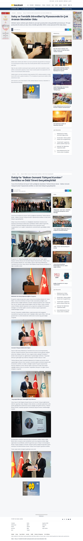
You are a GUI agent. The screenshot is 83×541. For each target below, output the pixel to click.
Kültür (56, 5)
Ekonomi (48, 5)
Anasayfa (14, 13)
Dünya (43, 5)
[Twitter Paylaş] (68, 30)
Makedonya (37, 5)
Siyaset (65, 5)
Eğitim (60, 5)
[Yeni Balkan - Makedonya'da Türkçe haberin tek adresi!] (17, 5)
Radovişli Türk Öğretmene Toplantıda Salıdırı (33, 9)
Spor (53, 5)
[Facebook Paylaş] (66, 30)
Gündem (32, 5)
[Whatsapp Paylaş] (70, 30)
